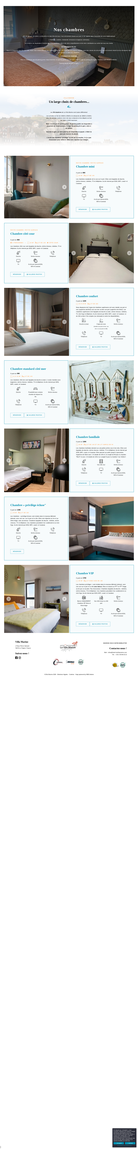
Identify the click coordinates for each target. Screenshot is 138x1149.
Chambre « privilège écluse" (28, 505)
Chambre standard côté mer (28, 368)
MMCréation (90, 674)
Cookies (71, 674)
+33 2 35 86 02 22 (121, 654)
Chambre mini (85, 166)
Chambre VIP (85, 573)
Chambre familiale (88, 437)
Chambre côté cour (22, 233)
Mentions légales (62, 674)
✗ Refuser (130, 1143)
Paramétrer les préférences (124, 1145)
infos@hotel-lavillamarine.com (117, 652)
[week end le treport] (115, 665)
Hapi (76, 674)
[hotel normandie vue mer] (20, 658)
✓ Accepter (119, 1143)
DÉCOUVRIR (69, 81)
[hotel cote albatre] (16, 658)
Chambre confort (87, 296)
